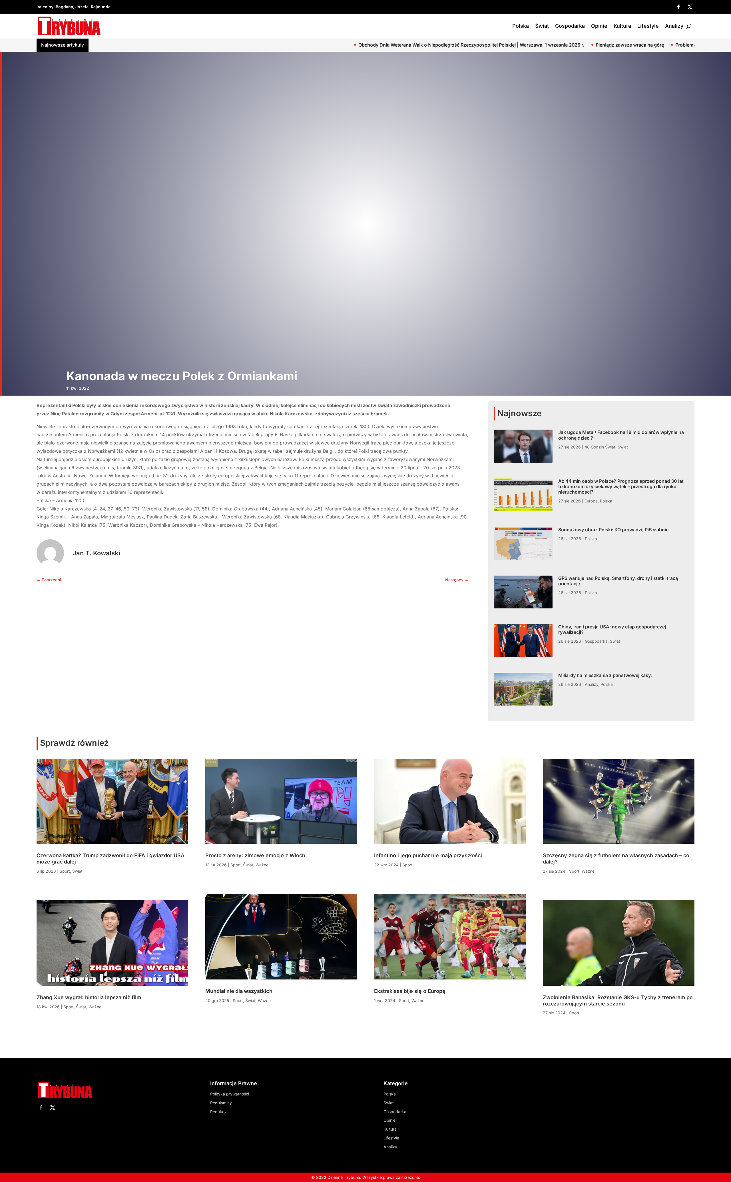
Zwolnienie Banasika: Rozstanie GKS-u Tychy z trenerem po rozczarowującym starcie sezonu (618, 1000)
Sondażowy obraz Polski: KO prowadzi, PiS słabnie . (614, 529)
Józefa (82, 6)
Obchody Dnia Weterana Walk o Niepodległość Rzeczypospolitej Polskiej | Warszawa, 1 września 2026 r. (302, 45)
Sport (65, 871)
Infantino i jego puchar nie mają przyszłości (428, 855)
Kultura (622, 26)
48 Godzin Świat (600, 446)
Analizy (674, 26)
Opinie (599, 26)
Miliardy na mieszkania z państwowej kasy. (605, 675)
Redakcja (219, 1111)
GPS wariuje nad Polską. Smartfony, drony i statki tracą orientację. (618, 580)
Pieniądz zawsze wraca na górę (460, 45)
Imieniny (45, 6)
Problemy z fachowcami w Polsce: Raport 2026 (557, 45)
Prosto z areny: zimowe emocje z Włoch (255, 855)
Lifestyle (648, 26)
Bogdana (64, 6)
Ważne (95, 1006)
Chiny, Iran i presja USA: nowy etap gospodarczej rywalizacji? (612, 629)
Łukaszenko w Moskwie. (646, 45)
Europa (591, 500)
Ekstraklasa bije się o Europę (409, 991)
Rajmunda (101, 6)
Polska (520, 26)
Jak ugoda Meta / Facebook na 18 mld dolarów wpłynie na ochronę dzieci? (621, 434)
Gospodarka (570, 26)
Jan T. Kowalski (96, 553)
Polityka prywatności (229, 1093)
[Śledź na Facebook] (678, 6)
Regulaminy (221, 1102)
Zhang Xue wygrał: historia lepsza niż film (89, 997)
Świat (542, 26)
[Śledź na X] (689, 6)
